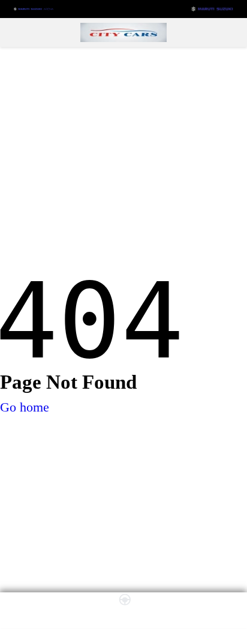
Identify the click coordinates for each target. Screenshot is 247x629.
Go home (24, 407)
